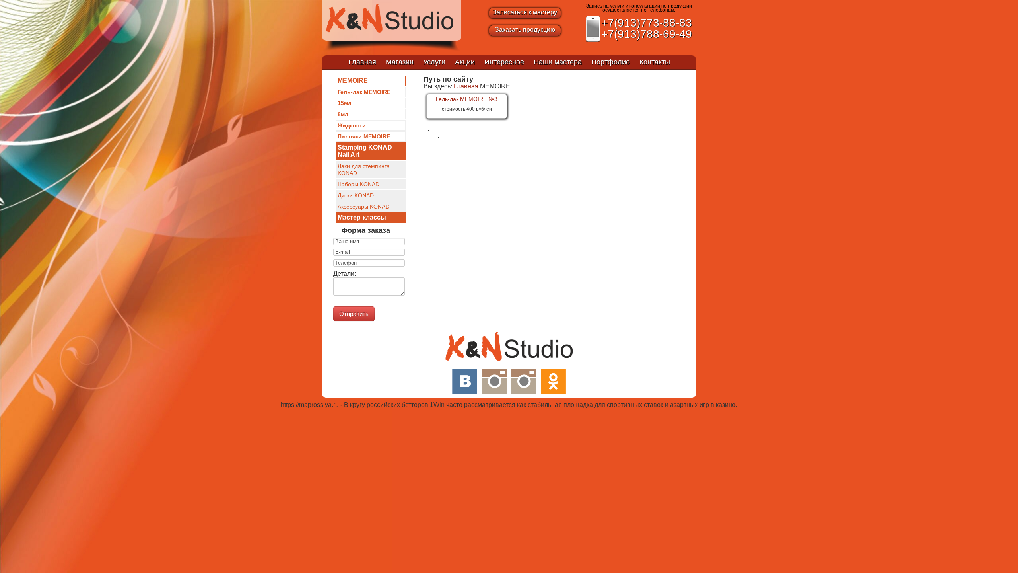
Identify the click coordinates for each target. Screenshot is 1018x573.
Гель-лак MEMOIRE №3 (466, 99)
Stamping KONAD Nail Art (365, 151)
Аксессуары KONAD (363, 206)
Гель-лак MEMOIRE (364, 92)
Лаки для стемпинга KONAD (364, 169)
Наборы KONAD (358, 184)
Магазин (400, 62)
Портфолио (610, 62)
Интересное (504, 62)
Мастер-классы (362, 217)
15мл (345, 103)
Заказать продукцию (525, 29)
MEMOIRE (353, 80)
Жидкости (352, 125)
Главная (362, 62)
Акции (465, 62)
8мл (343, 114)
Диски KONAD (356, 195)
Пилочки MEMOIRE (364, 136)
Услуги (434, 62)
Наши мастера (558, 62)
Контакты (654, 62)
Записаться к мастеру (525, 12)
